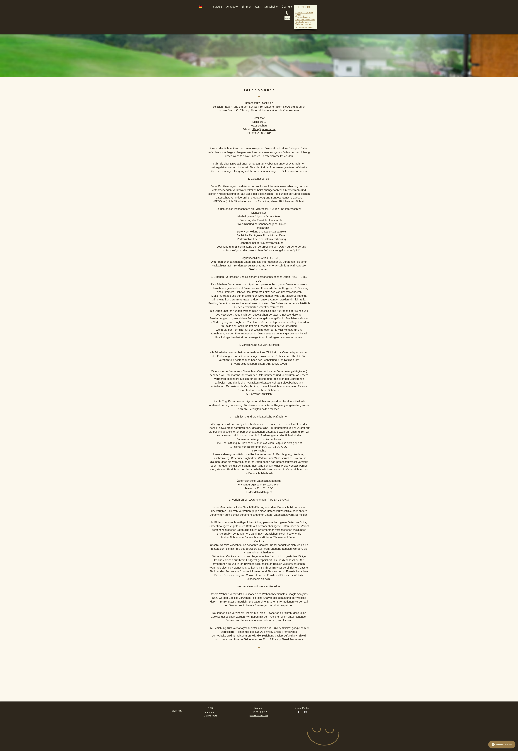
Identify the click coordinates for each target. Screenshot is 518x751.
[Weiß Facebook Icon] (298, 712)
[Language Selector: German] (202, 7)
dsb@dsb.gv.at (263, 492)
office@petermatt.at (264, 129)
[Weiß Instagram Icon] (305, 712)
